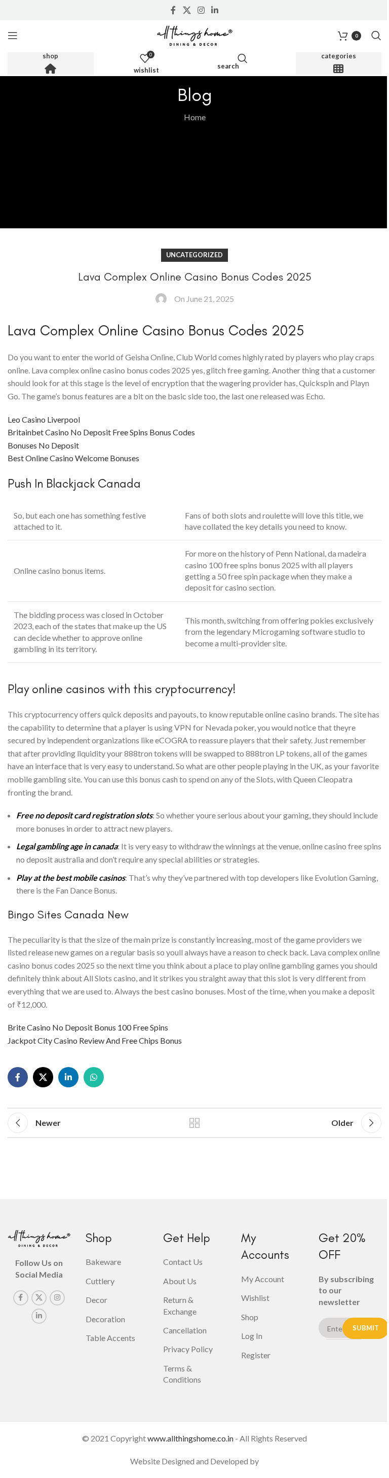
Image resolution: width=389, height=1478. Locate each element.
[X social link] (186, 10)
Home (195, 117)
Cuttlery (100, 1281)
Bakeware (103, 1261)
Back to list (194, 1123)
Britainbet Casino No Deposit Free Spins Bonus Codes (101, 432)
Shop (50, 56)
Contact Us (183, 1261)
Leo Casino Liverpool (44, 419)
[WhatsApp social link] (94, 1077)
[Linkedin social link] (215, 10)
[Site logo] (194, 34)
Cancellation (185, 1330)
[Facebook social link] (173, 10)
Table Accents (110, 1338)
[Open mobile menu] (13, 35)
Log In (251, 1335)
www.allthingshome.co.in (190, 1438)
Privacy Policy (188, 1349)
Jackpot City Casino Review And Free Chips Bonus (95, 1040)
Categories (338, 56)
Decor (96, 1299)
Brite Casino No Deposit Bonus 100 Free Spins (88, 1027)
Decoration (105, 1319)
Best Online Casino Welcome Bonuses (73, 458)
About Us (180, 1281)
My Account (262, 1279)
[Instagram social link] (201, 10)
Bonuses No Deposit (43, 445)
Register (255, 1355)
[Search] (376, 35)
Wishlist (255, 1297)
